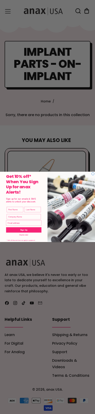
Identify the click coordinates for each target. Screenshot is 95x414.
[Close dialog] (93, 174)
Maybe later (23, 235)
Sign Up (23, 230)
